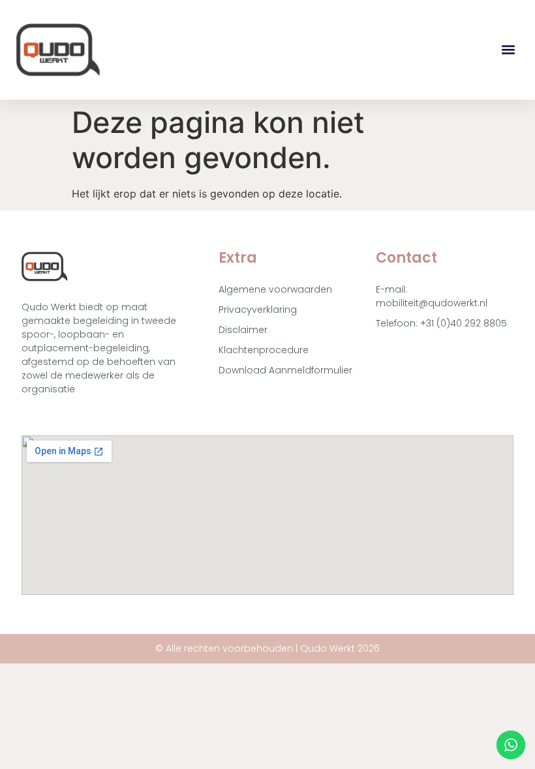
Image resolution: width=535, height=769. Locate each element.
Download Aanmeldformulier (285, 370)
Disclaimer (243, 329)
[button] (508, 50)
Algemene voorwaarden (275, 289)
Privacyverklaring (258, 309)
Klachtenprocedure (264, 349)
